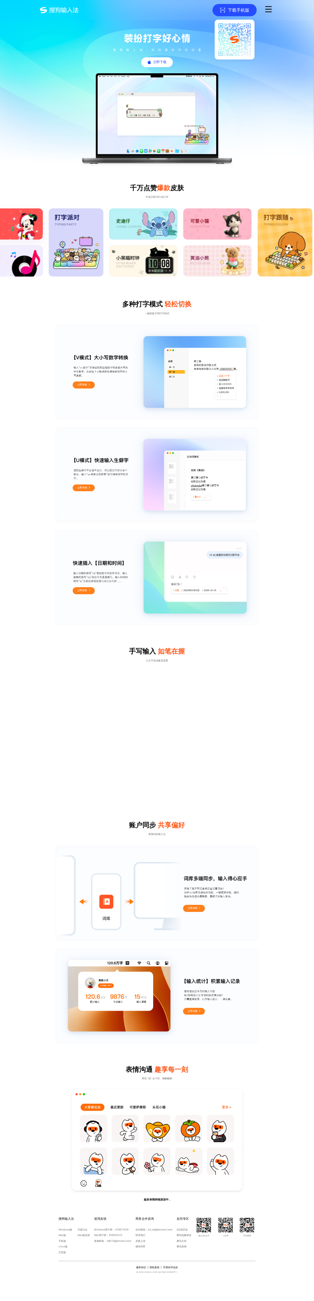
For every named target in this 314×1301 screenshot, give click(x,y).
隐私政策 (154, 1267)
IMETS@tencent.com (119, 1240)
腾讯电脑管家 (184, 1235)
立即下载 (160, 62)
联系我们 (140, 1235)
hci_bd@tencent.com (160, 1229)
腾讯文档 (181, 1240)
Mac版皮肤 (84, 1235)
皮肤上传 (140, 1240)
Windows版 (65, 1229)
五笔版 (62, 1252)
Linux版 (63, 1246)
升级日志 (82, 1229)
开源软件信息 (170, 1267)
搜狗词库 (140, 1246)
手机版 (62, 1240)
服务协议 (141, 1267)
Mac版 (62, 1235)
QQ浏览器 (182, 1229)
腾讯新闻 (181, 1246)
